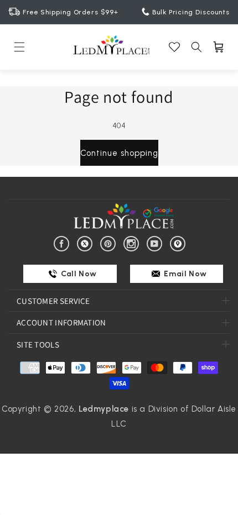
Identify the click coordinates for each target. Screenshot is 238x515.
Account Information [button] (61, 322)
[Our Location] (179, 243)
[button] (19, 47)
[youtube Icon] (156, 243)
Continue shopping (119, 153)
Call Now (78, 273)
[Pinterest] (110, 243)
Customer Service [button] (53, 301)
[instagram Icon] (133, 243)
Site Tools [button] (38, 344)
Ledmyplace (104, 409)
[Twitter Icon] (86, 243)
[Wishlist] (174, 47)
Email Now (184, 273)
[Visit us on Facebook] (63, 243)
